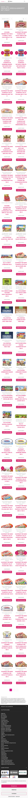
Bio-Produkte (4, 716)
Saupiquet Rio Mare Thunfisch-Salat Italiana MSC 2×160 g (21, 93)
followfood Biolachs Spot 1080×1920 (7, 345)
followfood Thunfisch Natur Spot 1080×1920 (7, 319)
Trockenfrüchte (4, 757)
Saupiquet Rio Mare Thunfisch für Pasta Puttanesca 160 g (7, 674)
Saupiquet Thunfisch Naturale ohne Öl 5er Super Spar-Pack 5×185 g (21, 64)
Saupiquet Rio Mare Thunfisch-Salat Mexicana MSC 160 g (7, 592)
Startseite (3, 6)
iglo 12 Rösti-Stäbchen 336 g (7, 263)
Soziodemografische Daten (7, 750)
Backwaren (3, 714)
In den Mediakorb (7, 45)
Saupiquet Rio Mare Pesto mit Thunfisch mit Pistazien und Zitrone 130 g (21, 150)
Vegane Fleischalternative (6, 760)
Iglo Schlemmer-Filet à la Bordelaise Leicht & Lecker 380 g (21, 398)
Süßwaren (3, 752)
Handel (3, 29)
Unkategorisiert (4, 758)
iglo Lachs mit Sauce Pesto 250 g (21, 238)
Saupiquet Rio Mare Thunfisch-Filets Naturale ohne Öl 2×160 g (7, 479)
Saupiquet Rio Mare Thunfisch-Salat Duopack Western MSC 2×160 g (21, 536)
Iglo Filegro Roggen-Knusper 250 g (7, 424)
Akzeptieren (14, 786)
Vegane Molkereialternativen (7, 762)
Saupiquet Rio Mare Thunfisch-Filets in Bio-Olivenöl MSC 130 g (21, 265)
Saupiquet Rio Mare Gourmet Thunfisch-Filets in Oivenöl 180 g (21, 618)
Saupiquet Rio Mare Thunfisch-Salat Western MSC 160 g (21, 592)
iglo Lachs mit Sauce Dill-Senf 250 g (7, 239)
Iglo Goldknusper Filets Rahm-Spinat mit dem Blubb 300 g (7, 397)
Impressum (18, 796)
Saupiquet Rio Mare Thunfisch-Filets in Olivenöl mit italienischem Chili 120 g (7, 179)
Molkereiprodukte (5, 741)
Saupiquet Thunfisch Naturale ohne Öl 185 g (7, 451)
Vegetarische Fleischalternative (8, 764)
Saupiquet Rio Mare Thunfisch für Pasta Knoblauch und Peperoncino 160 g (21, 646)
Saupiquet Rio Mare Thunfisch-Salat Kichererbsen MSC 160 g (21, 480)
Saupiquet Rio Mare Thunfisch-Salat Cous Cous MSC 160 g (21, 565)
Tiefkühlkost (7, 235)
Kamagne (3, 736)
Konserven (21, 30)
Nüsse (2, 744)
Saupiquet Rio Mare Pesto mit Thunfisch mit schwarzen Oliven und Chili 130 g (7, 150)
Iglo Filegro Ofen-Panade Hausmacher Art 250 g (21, 346)
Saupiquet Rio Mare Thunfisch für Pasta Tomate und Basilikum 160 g (21, 35)
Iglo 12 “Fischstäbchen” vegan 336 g (21, 425)
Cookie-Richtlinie (11, 796)
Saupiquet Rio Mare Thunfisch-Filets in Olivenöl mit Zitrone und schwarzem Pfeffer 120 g (21, 180)
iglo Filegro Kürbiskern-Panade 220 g (7, 372)
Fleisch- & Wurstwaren (6, 726)
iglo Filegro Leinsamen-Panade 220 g (21, 372)
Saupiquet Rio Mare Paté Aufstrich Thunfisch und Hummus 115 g (7, 120)
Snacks (2, 749)
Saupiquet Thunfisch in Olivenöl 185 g (7, 617)
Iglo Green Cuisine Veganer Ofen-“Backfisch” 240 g (7, 293)
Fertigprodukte (5, 233)
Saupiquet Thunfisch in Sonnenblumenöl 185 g (21, 451)
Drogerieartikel (4, 720)
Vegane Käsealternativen (6, 761)
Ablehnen (14, 789)
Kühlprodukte (4, 740)
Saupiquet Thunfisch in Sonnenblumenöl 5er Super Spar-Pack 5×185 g (7, 64)
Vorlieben (14, 793)
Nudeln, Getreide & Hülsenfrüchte (8, 742)
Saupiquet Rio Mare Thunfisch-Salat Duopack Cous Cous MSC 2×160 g (21, 508)
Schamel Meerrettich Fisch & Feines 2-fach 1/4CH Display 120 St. (7, 36)
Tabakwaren (4, 753)
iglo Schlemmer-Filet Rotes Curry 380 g (21, 292)
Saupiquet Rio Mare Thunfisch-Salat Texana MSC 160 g (7, 564)
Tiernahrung (3, 756)
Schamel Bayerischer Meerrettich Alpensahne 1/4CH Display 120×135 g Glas (7, 210)
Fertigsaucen (4, 724)
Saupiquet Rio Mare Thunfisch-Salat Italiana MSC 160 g (7, 507)
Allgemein (3, 713)
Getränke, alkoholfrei (5, 728)
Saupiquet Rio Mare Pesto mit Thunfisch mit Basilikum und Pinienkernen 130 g (21, 121)
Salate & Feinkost (8, 29)
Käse (2, 737)
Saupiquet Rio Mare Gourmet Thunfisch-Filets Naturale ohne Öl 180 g (7, 646)
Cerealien (3, 718)
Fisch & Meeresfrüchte (21, 29)
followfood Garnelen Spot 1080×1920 (21, 319)
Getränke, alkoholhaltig (6, 729)
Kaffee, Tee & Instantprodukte (7, 734)
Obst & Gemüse (4, 745)
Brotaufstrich (5, 114)
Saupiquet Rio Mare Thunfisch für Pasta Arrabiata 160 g (21, 674)
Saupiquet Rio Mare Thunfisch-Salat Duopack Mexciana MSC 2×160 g (7, 536)
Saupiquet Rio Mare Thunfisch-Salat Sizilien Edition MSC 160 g (21, 209)
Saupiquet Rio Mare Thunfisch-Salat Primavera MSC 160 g (7, 93)
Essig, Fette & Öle (5, 721)
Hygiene (3, 733)
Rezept (2, 746)
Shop (7, 6)
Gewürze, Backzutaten (6, 730)
